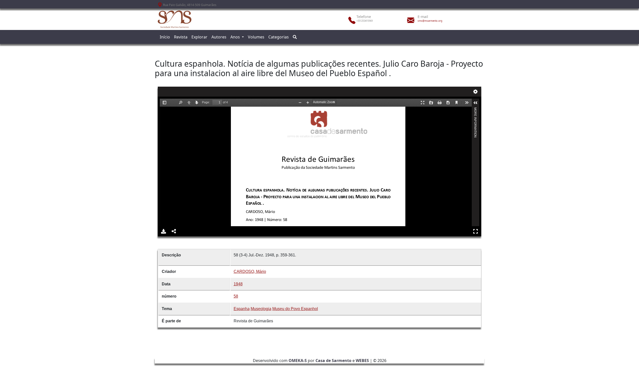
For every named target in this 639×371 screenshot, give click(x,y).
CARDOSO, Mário (250, 271)
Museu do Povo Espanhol (295, 309)
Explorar (199, 37)
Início (165, 37)
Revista (180, 37)
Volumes (256, 37)
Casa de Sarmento (333, 360)
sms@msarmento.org (430, 20)
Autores (218, 37)
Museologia (261, 309)
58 (236, 296)
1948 (238, 284)
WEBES (362, 360)
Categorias (278, 37)
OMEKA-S (298, 360)
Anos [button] (235, 37)
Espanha (242, 309)
